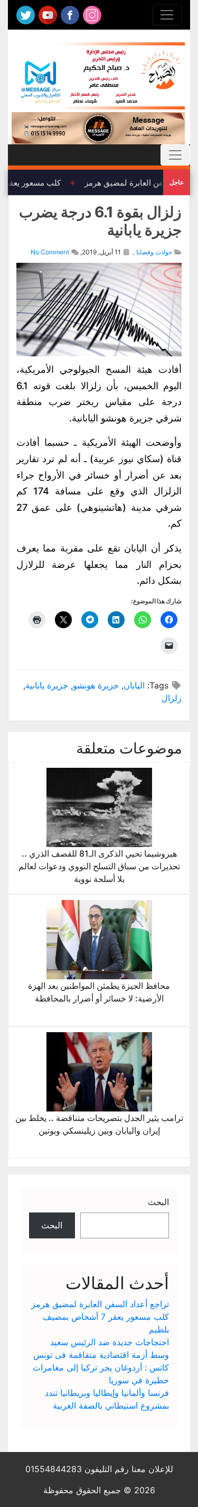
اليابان (134, 685)
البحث (158, 1202)
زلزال (172, 698)
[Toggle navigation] (167, 14)
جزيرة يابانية (46, 685)
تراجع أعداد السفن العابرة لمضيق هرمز (100, 1304)
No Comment (50, 252)
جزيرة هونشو (96, 685)
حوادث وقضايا (154, 252)
